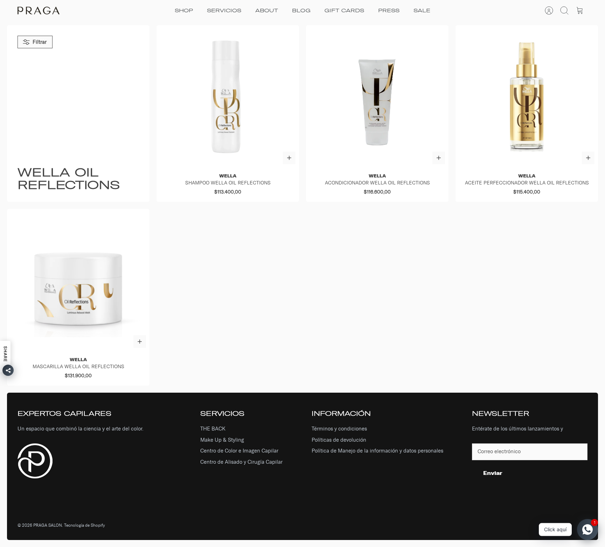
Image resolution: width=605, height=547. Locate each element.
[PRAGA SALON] (39, 10)
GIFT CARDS (344, 11)
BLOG (301, 11)
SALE (421, 11)
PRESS (388, 11)
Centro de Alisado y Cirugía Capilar (241, 462)
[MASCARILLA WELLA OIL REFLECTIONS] (78, 280)
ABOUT (266, 11)
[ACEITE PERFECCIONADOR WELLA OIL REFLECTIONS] (527, 96)
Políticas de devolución (339, 440)
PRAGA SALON (47, 525)
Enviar (492, 473)
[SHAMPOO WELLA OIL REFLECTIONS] (228, 96)
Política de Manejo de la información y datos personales (377, 451)
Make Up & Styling (222, 440)
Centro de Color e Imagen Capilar (239, 451)
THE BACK (212, 429)
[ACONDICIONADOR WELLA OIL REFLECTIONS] (377, 96)
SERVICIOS (224, 11)
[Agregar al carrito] (289, 158)
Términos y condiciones (339, 429)
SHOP (184, 11)
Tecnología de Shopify (84, 525)
